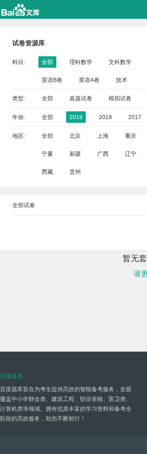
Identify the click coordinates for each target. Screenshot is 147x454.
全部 (47, 62)
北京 (75, 136)
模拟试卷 (120, 98)
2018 (105, 117)
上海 (103, 136)
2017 (134, 117)
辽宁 (130, 154)
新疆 (75, 154)
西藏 (47, 171)
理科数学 (80, 62)
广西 (103, 154)
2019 (75, 117)
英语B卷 (52, 80)
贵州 (75, 171)
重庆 (130, 136)
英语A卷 (89, 80)
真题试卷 (80, 98)
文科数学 (120, 62)
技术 (121, 80)
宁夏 (47, 154)
